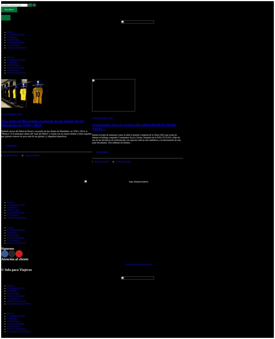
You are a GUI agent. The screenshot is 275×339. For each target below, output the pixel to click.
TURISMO (12, 37)
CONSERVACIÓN (16, 35)
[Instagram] (11, 253)
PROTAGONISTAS (16, 48)
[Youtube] (19, 253)
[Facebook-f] (4, 253)
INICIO (10, 32)
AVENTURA (13, 40)
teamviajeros (11, 155)
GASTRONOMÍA (15, 42)
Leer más (11, 146)
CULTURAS (13, 45)
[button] (137, 52)
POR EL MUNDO (32, 155)
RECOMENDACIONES (18, 304)
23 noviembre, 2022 (11, 114)
